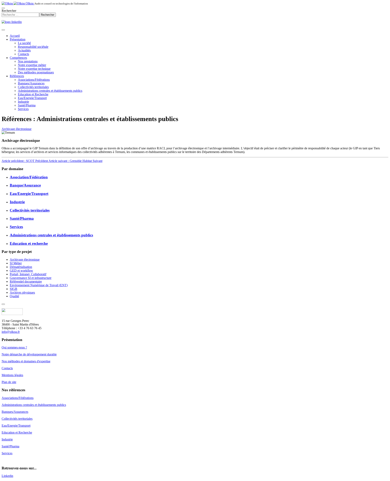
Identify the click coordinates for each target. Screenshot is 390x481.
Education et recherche (29, 243)
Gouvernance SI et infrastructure (30, 278)
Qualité (14, 296)
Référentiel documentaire (26, 281)
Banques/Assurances (31, 83)
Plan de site (9, 382)
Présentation (17, 39)
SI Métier (16, 263)
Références (17, 76)
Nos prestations (28, 61)
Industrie (23, 101)
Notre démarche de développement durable (29, 354)
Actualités (24, 50)
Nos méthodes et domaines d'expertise (26, 361)
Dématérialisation (21, 267)
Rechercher (9, 10)
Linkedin (7, 476)
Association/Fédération (29, 177)
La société (24, 43)
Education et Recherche (33, 94)
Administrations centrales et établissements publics (50, 90)
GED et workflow (21, 270)
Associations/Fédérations (34, 79)
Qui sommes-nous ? (14, 347)
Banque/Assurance (25, 185)
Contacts (23, 54)
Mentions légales (12, 375)
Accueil (15, 35)
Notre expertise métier (32, 65)
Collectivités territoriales (33, 87)
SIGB (13, 289)
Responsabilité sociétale (33, 46)
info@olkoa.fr (11, 331)
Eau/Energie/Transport (32, 98)
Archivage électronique (16, 129)
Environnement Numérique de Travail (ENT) (39, 285)
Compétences (18, 57)
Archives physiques (22, 292)
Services (23, 109)
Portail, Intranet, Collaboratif (28, 274)
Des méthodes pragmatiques (36, 72)
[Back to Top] (3, 304)
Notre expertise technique (34, 68)
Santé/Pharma (27, 105)
